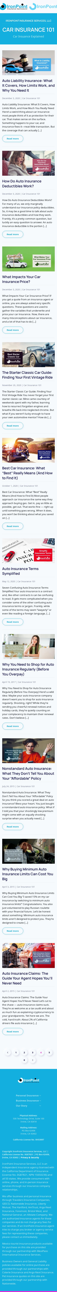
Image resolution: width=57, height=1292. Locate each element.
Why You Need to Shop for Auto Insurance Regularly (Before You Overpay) (28, 669)
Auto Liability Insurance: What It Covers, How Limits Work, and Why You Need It (28, 85)
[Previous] (8, 1052)
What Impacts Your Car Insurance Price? (21, 279)
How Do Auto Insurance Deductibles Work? (21, 183)
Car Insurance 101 (31, 98)
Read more (13, 138)
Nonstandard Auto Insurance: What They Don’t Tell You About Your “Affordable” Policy (28, 773)
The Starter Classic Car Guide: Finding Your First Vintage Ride (27, 375)
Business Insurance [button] (27, 1100)
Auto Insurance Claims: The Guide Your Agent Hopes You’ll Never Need (27, 978)
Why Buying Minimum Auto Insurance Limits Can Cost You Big (27, 874)
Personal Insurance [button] (27, 1095)
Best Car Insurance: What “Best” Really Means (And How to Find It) (27, 473)
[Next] (33, 1060)
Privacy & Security (30, 1157)
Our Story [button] (21, 1105)
